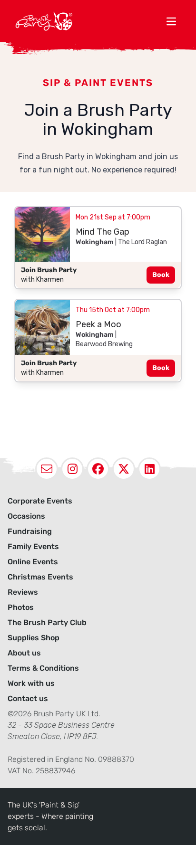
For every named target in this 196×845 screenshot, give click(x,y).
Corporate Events (40, 500)
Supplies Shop (33, 637)
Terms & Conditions (43, 668)
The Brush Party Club (47, 622)
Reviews (23, 592)
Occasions (26, 516)
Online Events (33, 561)
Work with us (31, 683)
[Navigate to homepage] (88, 21)
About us (24, 652)
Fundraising (30, 531)
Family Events (33, 546)
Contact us (28, 698)
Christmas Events (40, 576)
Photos (21, 607)
